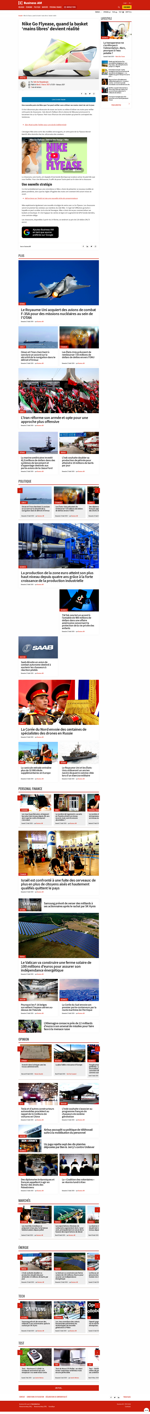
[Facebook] (111, 1397)
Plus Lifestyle (121, 104)
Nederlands (127, 1397)
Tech (114, 12)
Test (121, 12)
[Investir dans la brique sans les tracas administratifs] (36, 1046)
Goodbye (52, 1406)
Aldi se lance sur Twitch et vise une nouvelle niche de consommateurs (51, 198)
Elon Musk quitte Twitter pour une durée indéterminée (45, 125)
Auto (21, 1103)
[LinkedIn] (118, 1397)
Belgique (21, 7)
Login (125, 3)
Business (23, 567)
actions (22, 910)
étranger (64, 347)
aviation (22, 657)
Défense (22, 304)
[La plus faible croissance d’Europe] (69, 1046)
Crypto (129, 12)
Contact (22, 1397)
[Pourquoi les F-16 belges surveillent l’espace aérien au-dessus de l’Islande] (38, 980)
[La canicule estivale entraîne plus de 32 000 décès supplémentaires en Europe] (38, 743)
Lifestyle (23, 77)
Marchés (45, 7)
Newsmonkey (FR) (40, 1406)
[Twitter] (115, 1397)
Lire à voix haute (58, 100)
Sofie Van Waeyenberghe (40, 82)
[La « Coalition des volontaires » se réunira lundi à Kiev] (79, 1155)
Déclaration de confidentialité (56, 1397)
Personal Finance (56, 7)
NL (130, 3)
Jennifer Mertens (39, 1378)
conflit (22, 347)
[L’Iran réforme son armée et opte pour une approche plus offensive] (58, 369)
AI (89, 1317)
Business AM (40, 321)
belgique (58, 1061)
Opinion (107, 12)
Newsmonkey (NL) (25, 1406)
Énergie (98, 12)
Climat (22, 762)
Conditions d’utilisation (35, 1397)
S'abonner (126, 7)
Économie (29, 7)
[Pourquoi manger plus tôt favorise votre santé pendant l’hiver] (105, 96)
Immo (57, 810)
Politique (37, 7)
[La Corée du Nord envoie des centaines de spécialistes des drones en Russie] (58, 681)
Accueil (20, 15)
